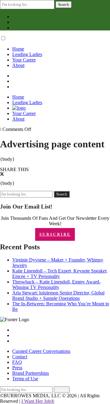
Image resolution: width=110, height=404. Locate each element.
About (18, 65)
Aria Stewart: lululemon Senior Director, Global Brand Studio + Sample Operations (58, 295)
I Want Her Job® (37, 401)
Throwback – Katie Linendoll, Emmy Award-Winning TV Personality (56, 284)
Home (18, 48)
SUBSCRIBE (55, 234)
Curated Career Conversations (41, 351)
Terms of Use (25, 378)
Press (17, 367)
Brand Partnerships (30, 373)
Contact (19, 356)
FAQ (17, 362)
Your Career (24, 59)
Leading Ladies (27, 54)
